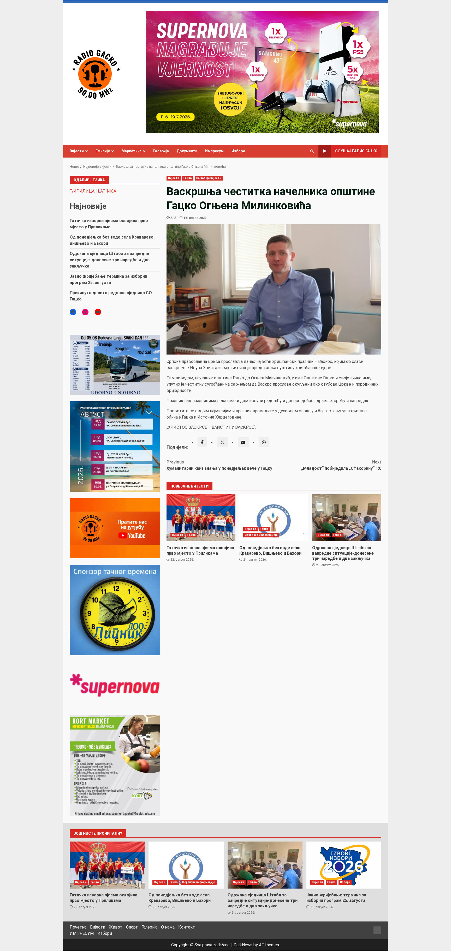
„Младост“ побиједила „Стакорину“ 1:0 (341, 465)
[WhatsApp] (264, 442)
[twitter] (222, 442)
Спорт (132, 927)
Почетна (78, 927)
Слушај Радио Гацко (356, 151)
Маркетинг (131, 151)
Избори (238, 151)
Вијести (77, 151)
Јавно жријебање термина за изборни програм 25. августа (343, 865)
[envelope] (243, 442)
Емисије (103, 151)
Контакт (186, 927)
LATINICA (107, 191)
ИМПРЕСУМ (82, 933)
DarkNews (243, 944)
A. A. (173, 218)
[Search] (312, 151)
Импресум (214, 151)
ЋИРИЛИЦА (82, 191)
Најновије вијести (208, 178)
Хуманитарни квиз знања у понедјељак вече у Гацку (219, 465)
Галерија (161, 151)
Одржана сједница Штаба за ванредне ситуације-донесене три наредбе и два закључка (346, 517)
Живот (115, 927)
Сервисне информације (261, 535)
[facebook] (202, 442)
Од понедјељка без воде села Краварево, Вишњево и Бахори (273, 517)
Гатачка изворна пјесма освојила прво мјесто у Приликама (201, 517)
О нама (168, 927)
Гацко (187, 178)
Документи (187, 151)
